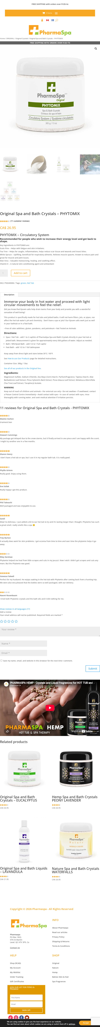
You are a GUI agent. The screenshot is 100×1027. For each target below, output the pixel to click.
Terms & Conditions (61, 946)
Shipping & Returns (60, 941)
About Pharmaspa (60, 928)
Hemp (55, 972)
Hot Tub (30, 283)
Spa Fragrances (59, 981)
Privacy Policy (58, 937)
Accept (86, 1023)
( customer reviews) (19, 221)
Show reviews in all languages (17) (15, 609)
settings (72, 1024)
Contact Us (15, 947)
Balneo (55, 977)
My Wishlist (15, 972)
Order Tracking (16, 977)
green (23, 283)
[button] (95, 48)
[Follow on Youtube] (27, 1017)
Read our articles (59, 932)
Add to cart (20, 273)
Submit (92, 668)
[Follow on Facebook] (21, 1017)
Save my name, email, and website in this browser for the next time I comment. (38, 660)
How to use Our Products (19, 358)
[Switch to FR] (53, 21)
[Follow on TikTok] (10, 1017)
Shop (12, 963)
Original (55, 963)
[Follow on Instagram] (16, 1017)
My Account (15, 968)
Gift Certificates (17, 981)
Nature (55, 968)
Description (9, 294)
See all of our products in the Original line (22, 368)
